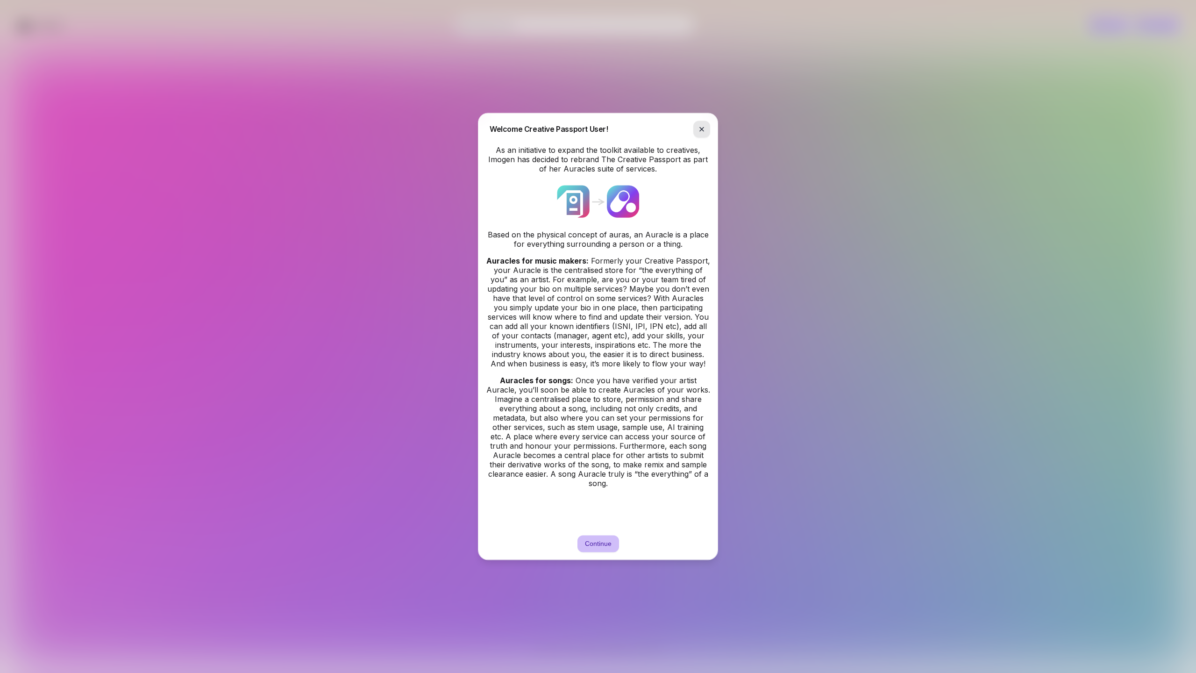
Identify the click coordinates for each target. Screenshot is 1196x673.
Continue (598, 544)
